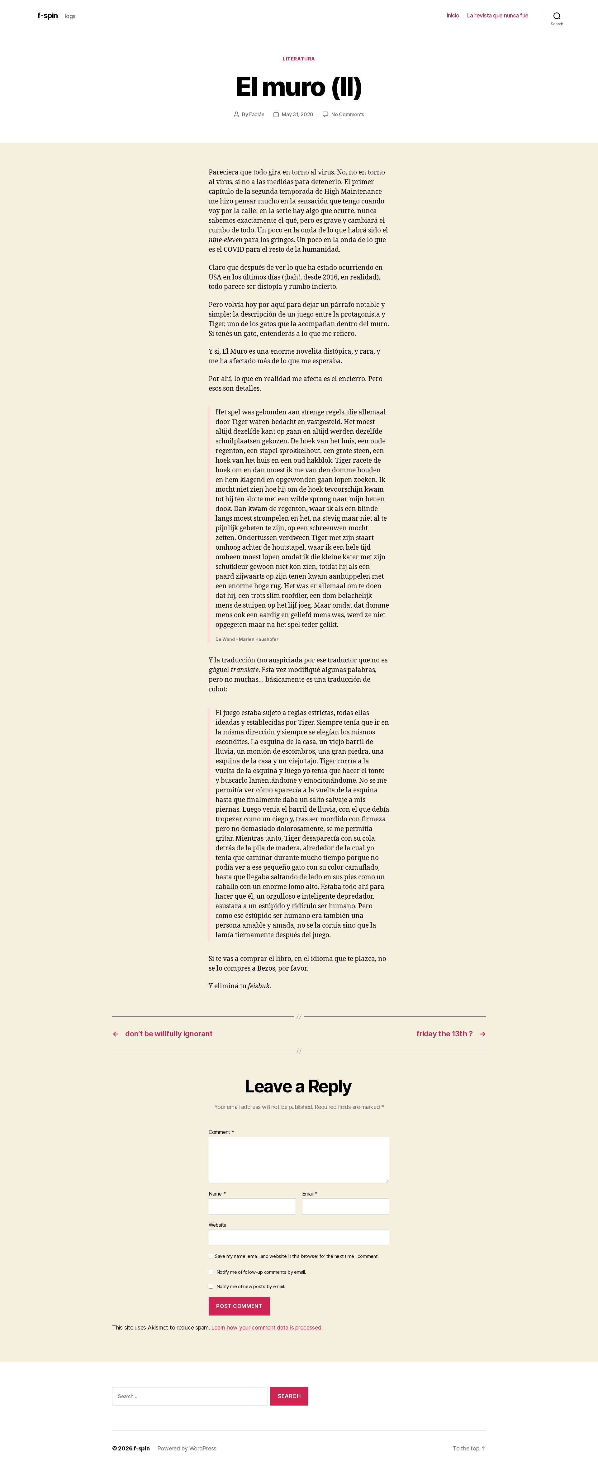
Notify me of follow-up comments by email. (261, 1272)
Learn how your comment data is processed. (266, 1327)
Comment (222, 1132)
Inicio (453, 15)
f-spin (47, 15)
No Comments (347, 114)
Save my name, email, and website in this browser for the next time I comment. (297, 1256)
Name (217, 1194)
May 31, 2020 (297, 114)
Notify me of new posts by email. (250, 1286)
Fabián (256, 114)
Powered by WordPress (187, 1448)
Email (310, 1194)
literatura (299, 59)
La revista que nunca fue (498, 15)
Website (217, 1225)
